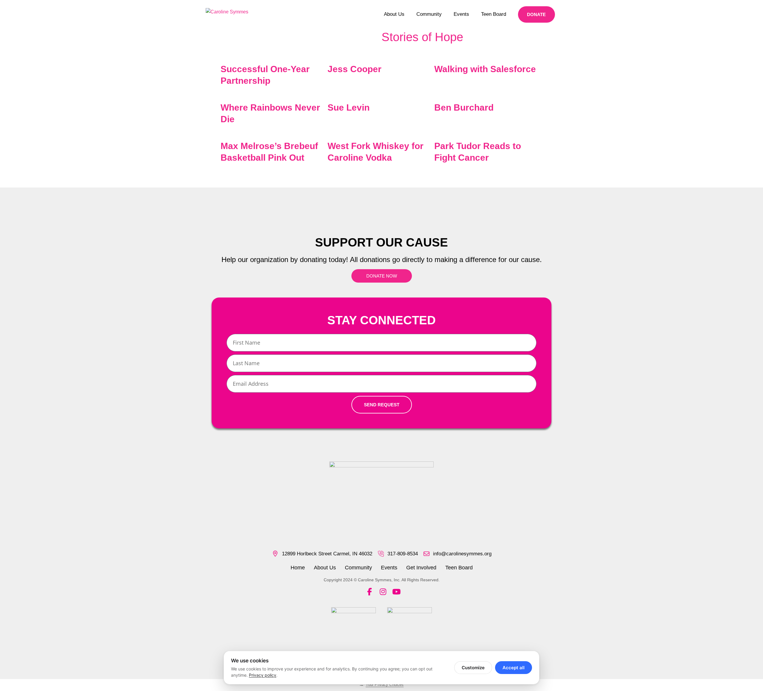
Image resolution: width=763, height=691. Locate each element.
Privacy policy (262, 675)
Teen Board (493, 14)
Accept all (514, 667)
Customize (473, 667)
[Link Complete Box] (274, 73)
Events (461, 14)
